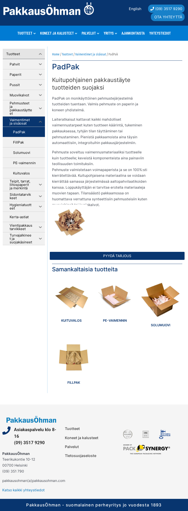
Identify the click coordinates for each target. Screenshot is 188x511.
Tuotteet (24, 32)
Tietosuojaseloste (80, 455)
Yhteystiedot (160, 32)
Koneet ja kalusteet (57, 32)
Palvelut (89, 32)
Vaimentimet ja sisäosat (90, 54)
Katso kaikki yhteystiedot (23, 490)
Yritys (109, 32)
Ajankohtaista (133, 32)
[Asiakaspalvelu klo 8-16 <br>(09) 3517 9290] (6, 431)
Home (56, 54)
